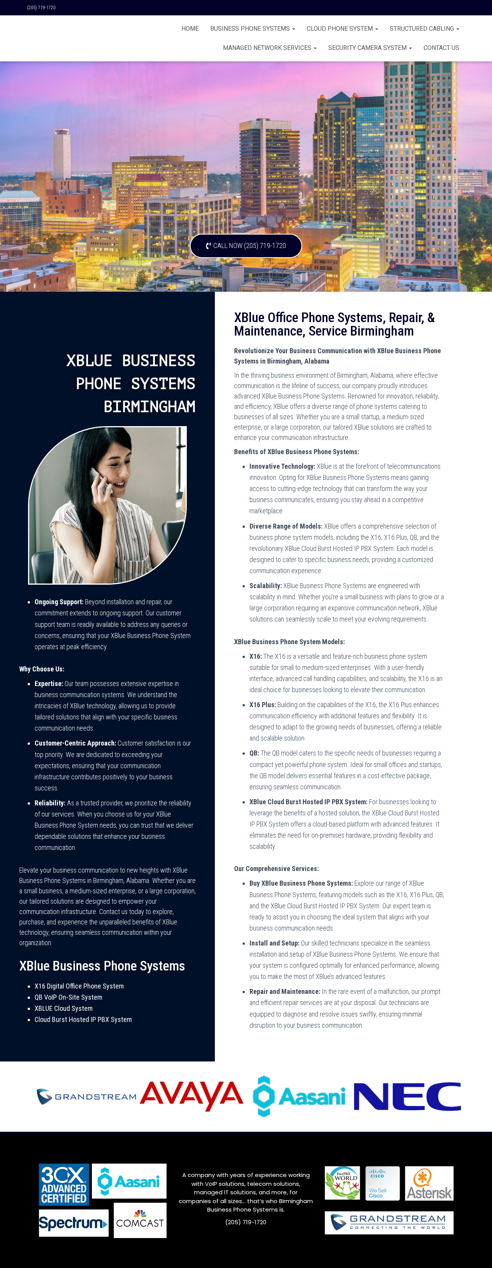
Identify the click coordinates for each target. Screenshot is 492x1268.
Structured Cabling (422, 28)
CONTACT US (441, 47)
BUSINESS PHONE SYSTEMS (250, 28)
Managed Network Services (268, 47)
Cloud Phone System (340, 28)
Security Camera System (368, 47)
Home (190, 28)
